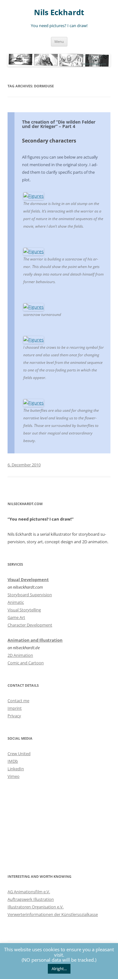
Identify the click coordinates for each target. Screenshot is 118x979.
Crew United (19, 753)
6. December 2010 (24, 465)
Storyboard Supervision (30, 594)
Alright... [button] (59, 968)
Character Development (30, 625)
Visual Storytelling (24, 610)
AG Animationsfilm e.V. (29, 892)
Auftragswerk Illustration (31, 899)
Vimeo (14, 776)
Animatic (16, 602)
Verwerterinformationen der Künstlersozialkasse (53, 914)
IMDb (13, 761)
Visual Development (28, 579)
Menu (59, 41)
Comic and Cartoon (26, 663)
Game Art (16, 617)
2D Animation (20, 655)
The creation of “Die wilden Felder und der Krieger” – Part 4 (58, 124)
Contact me (18, 700)
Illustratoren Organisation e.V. (36, 907)
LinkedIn (16, 769)
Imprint (15, 708)
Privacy (14, 716)
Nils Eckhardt (59, 12)
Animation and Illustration (35, 640)
